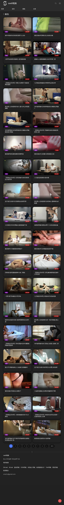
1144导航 (48, 467)
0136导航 (23, 467)
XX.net (11, 467)
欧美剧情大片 (40, 467)
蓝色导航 (17, 467)
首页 (13, 9)
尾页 (52, 446)
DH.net (5, 467)
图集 (24, 9)
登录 (2, 9)
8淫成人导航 (31, 467)
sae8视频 (12, 3)
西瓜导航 (55, 467)
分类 (34, 9)
